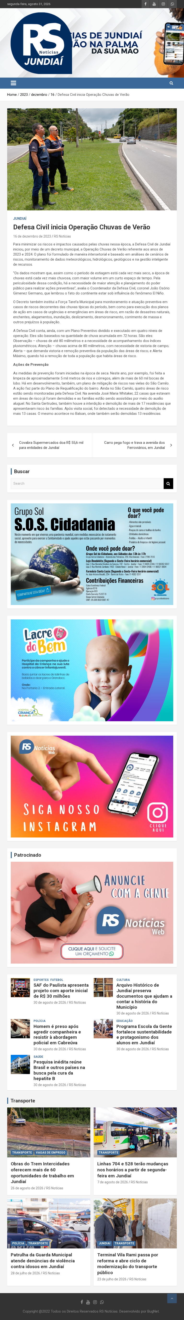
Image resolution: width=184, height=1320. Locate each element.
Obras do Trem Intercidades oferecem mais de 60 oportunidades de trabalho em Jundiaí (42, 1172)
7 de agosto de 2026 (112, 1182)
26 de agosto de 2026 (27, 1188)
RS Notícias (62, 236)
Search (168, 483)
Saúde (38, 1056)
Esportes (41, 980)
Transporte (23, 1101)
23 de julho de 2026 (111, 1279)
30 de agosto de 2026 (50, 1002)
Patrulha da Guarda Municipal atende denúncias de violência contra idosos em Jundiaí (43, 1260)
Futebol (56, 980)
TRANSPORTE (22, 1152)
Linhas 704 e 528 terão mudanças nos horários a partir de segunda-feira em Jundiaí (132, 1169)
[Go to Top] (172, 1298)
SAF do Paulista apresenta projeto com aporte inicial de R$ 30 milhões (61, 990)
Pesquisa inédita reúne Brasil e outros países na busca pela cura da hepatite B (59, 1070)
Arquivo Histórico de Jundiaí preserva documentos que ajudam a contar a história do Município (144, 996)
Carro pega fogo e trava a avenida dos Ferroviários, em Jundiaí (134, 445)
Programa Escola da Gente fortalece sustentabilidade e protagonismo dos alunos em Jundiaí (144, 1034)
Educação (124, 1021)
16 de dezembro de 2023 (32, 236)
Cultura (123, 980)
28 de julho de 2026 (25, 1273)
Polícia (40, 1021)
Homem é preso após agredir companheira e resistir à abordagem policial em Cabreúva (57, 1034)
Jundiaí (19, 218)
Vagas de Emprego (50, 1152)
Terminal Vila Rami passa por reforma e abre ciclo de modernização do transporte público (127, 1263)
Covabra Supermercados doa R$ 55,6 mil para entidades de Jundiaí (51, 445)
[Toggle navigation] (13, 83)
